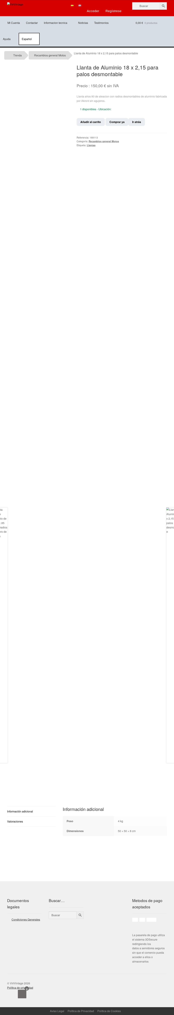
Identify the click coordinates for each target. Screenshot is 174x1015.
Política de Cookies (109, 1011)
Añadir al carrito (90, 122)
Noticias (83, 23)
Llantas (91, 145)
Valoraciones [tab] (15, 821)
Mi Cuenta (13, 23)
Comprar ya (117, 122)
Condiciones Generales (26, 919)
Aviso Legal (57, 1011)
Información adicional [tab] (20, 811)
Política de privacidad (20, 988)
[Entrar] (93, 5)
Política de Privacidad (81, 1011)
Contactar (32, 23)
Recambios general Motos (50, 55)
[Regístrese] (113, 5)
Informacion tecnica (55, 23)
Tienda (17, 55)
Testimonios (101, 23)
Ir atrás (136, 122)
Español (27, 39)
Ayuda (7, 39)
